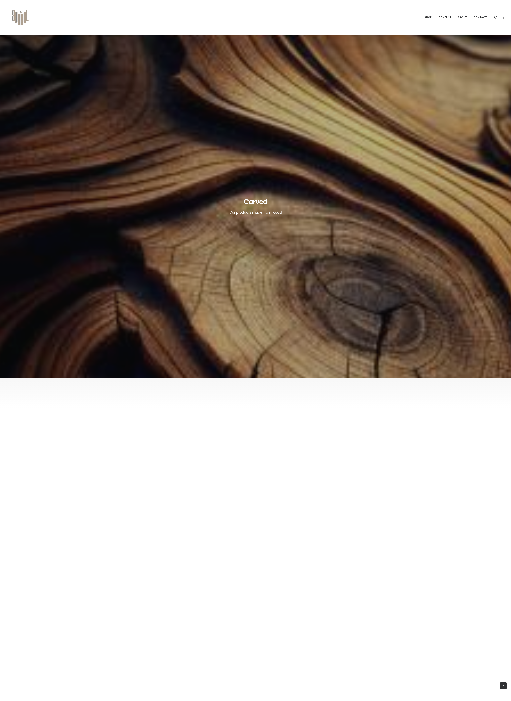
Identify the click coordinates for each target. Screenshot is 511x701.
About (462, 17)
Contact (480, 17)
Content (444, 17)
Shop (428, 17)
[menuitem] (428, 17)
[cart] (502, 17)
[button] (496, 17)
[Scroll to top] (503, 685)
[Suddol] (19, 17)
